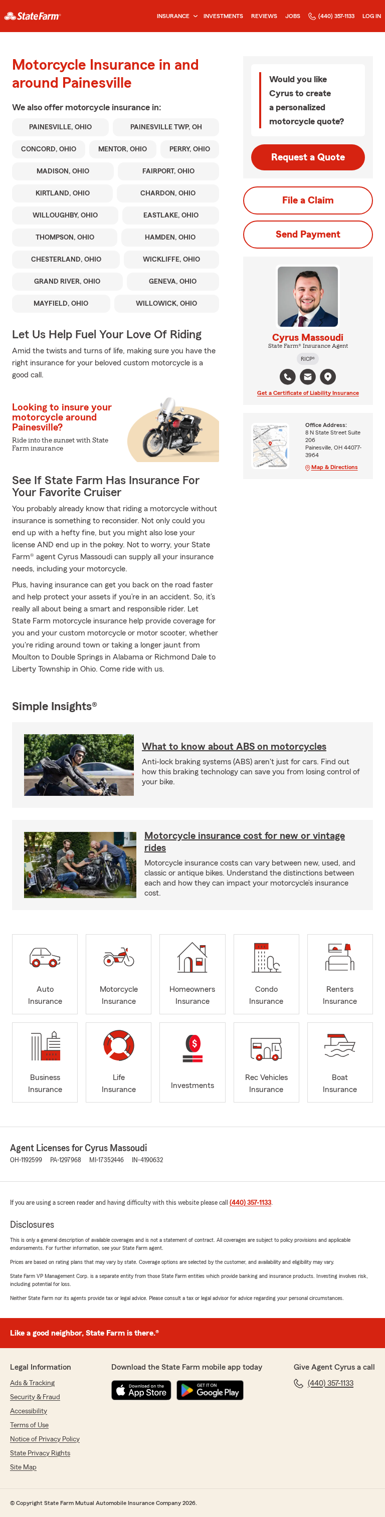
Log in (371, 16)
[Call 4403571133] (288, 377)
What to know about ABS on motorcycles (234, 747)
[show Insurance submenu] (193, 16)
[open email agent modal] (308, 378)
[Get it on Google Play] (210, 1390)
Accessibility (28, 1411)
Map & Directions (334, 467)
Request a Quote (308, 157)
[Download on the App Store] (141, 1390)
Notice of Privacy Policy (45, 1439)
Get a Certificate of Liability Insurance (308, 393)
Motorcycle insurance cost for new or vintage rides (244, 842)
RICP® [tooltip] (308, 359)
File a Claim (308, 200)
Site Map (23, 1467)
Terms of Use (29, 1425)
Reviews (264, 16)
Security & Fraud (35, 1397)
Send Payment (308, 235)
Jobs (292, 16)
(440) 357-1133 (336, 16)
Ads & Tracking (32, 1383)
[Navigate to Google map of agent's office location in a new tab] (328, 377)
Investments (223, 16)
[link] (32, 16)
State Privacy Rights (40, 1453)
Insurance (173, 16)
